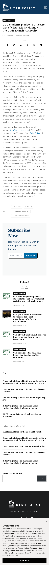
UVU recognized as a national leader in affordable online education (27, 355)
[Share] (7, 45)
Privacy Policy (9, 551)
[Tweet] (14, 45)
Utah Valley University (21, 215)
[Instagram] (26, 517)
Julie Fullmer (35, 133)
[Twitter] (21, 517)
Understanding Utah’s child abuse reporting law (24, 398)
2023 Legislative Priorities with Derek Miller (24, 446)
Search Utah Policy (12, 473)
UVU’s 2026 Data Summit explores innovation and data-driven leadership (29, 337)
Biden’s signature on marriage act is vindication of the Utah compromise (20, 407)
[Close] (46, 521)
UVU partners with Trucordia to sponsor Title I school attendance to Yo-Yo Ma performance (27, 318)
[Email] (34, 45)
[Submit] (27, 45)
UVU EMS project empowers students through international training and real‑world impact (28, 299)
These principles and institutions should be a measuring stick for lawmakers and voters (24, 382)
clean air (29, 206)
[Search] (41, 479)
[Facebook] (16, 517)
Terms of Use (36, 548)
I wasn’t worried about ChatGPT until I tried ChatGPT (24, 390)
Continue (24, 560)
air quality (17, 206)
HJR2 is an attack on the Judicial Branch (22, 432)
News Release (9, 20)
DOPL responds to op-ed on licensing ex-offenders (22, 415)
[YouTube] (32, 517)
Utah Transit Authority (19, 130)
